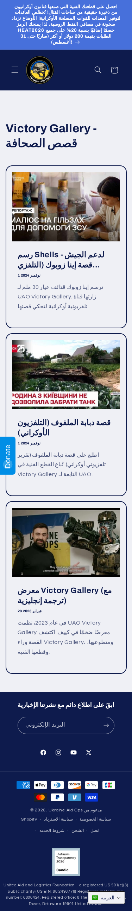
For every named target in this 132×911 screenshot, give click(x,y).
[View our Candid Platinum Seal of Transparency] (66, 875)
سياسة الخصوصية (95, 819)
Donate (8, 456)
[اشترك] (106, 725)
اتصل (94, 831)
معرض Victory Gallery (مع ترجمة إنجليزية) (64, 596)
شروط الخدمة (51, 831)
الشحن (77, 831)
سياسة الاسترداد (58, 819)
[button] (15, 70)
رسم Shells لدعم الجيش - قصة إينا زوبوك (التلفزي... (61, 260)
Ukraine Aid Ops (66, 810)
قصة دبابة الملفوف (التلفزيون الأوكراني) (64, 428)
